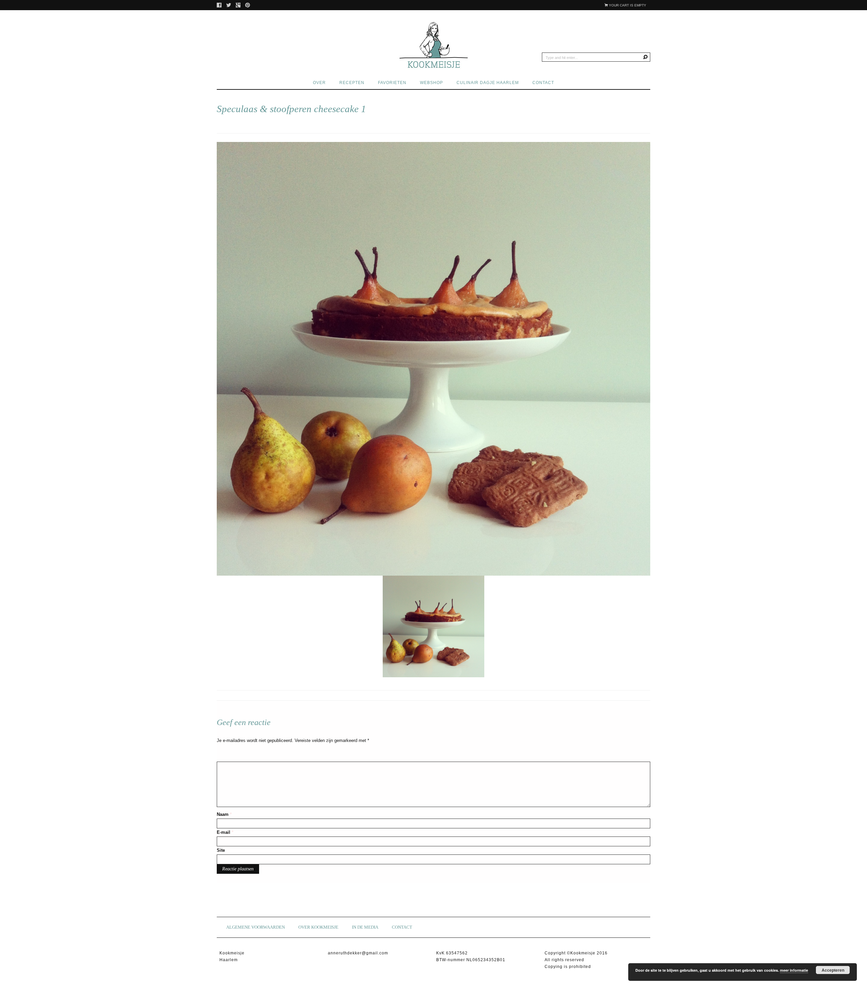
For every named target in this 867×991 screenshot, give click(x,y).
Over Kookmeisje (318, 927)
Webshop (431, 82)
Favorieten (392, 82)
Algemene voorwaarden (255, 927)
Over (319, 82)
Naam (224, 814)
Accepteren (833, 970)
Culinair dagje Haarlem (488, 82)
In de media (365, 927)
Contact (543, 82)
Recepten (351, 82)
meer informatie (794, 970)
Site (221, 850)
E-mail (225, 832)
